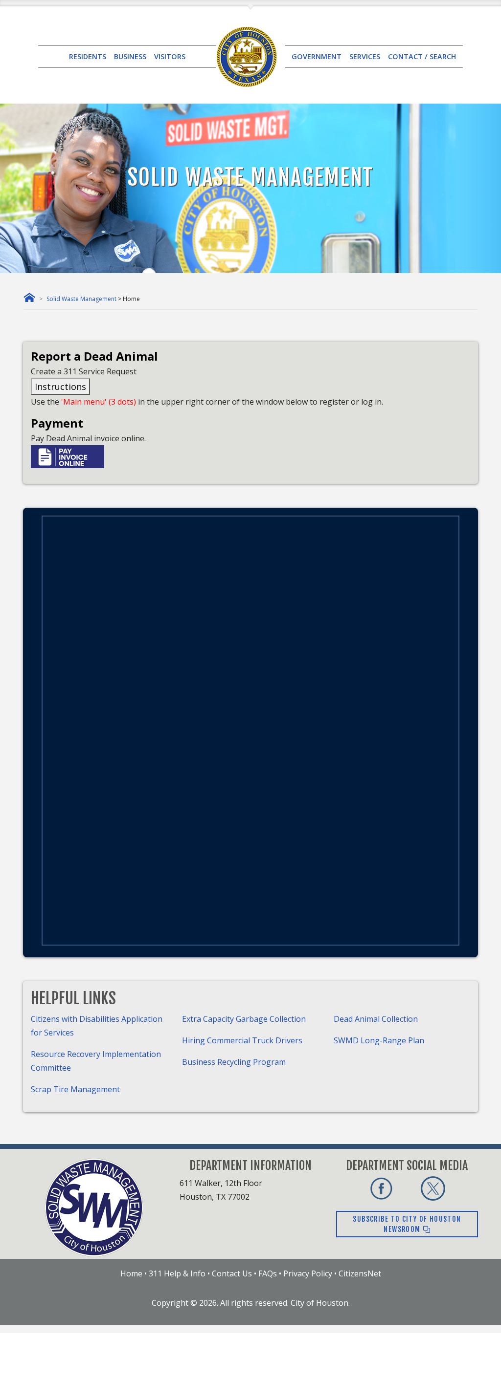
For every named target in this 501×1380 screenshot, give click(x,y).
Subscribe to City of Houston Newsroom (407, 1224)
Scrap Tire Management (75, 1089)
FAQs (267, 1273)
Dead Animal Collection (376, 1018)
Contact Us (232, 1273)
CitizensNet (360, 1273)
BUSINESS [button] (130, 56)
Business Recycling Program (234, 1062)
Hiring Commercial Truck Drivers (242, 1040)
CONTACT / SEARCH (422, 56)
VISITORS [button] (169, 56)
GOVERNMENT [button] (317, 56)
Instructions (60, 386)
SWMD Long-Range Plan (379, 1040)
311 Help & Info (177, 1273)
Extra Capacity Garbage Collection (244, 1018)
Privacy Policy (307, 1273)
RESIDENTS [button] (87, 56)
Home (131, 1273)
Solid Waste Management (81, 299)
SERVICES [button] (364, 56)
